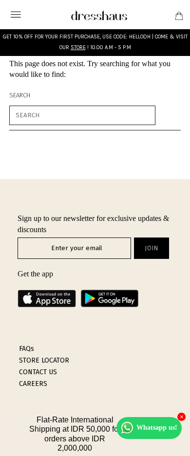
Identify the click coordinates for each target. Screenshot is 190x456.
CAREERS (33, 384)
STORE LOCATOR (44, 360)
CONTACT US (38, 372)
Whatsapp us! (156, 427)
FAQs (26, 349)
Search (19, 95)
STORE (78, 47)
